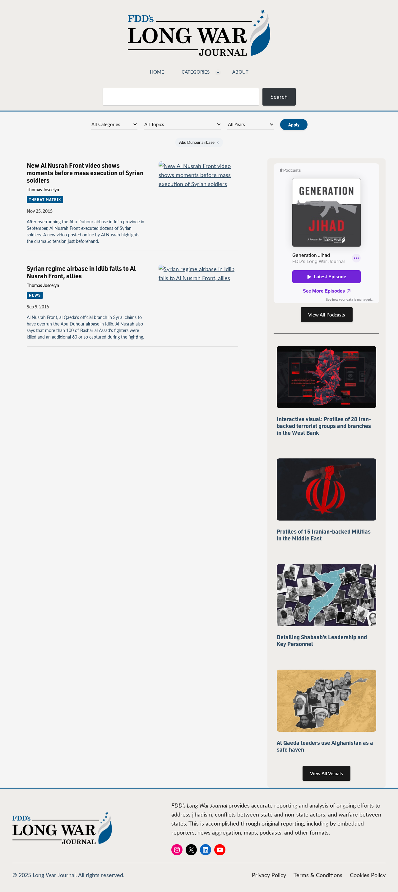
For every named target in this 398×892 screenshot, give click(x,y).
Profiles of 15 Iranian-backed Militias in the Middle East (324, 535)
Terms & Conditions (318, 875)
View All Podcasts (326, 315)
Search (279, 96)
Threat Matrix (45, 199)
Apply (293, 124)
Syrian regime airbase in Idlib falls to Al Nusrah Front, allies (81, 272)
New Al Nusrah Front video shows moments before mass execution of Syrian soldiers (85, 173)
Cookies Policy (368, 875)
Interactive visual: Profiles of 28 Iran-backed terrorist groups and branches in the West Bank (324, 426)
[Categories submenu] (218, 72)
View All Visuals (326, 773)
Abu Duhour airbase (199, 142)
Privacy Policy (269, 875)
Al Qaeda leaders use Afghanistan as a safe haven (325, 746)
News (35, 295)
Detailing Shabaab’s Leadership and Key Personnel (322, 640)
